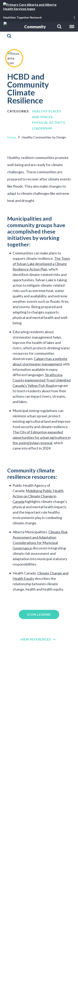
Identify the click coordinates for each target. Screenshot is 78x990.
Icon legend (39, 614)
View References (35, 639)
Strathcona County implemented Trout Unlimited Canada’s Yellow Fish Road (42, 380)
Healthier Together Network (22, 17)
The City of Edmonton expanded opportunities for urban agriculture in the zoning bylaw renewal (42, 437)
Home (11, 137)
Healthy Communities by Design (44, 137)
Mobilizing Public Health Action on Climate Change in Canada (38, 496)
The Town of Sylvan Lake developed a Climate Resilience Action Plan (41, 263)
